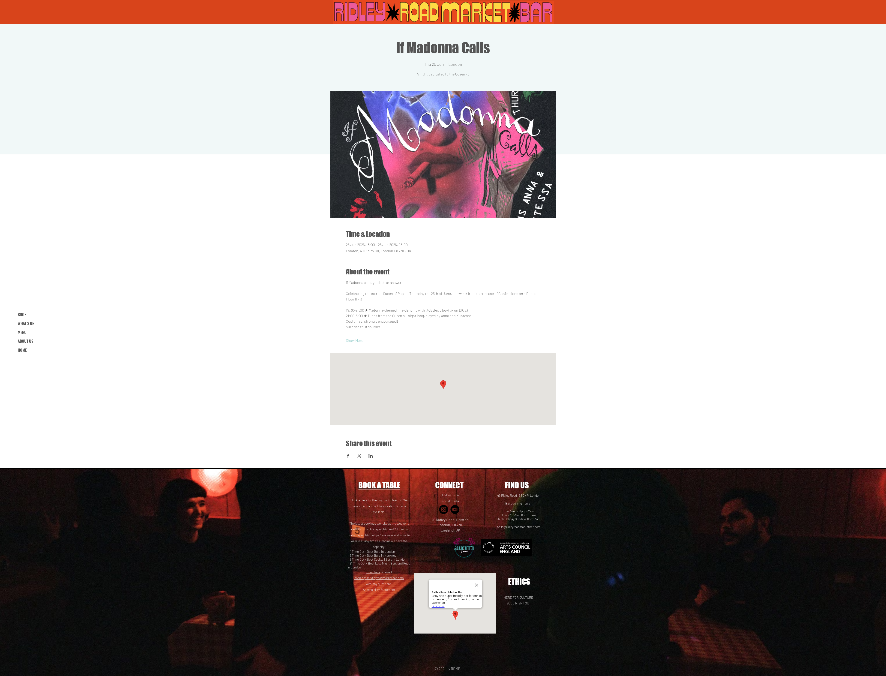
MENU (22, 332)
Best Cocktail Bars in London (386, 559)
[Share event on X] (359, 456)
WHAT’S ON (26, 323)
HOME (22, 350)
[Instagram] (443, 509)
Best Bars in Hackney (381, 555)
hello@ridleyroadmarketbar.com (519, 527)
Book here (373, 572)
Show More (354, 340)
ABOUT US (25, 341)
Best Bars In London (381, 551)
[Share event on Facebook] (348, 456)
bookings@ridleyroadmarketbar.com (379, 578)
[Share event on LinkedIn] (370, 456)
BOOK (22, 314)
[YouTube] (454, 509)
